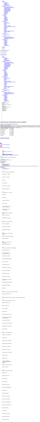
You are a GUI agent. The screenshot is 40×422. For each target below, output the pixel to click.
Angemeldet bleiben (3, 161)
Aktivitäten (3, 70)
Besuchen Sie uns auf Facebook (5, 144)
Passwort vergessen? (5, 164)
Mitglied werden (6, 4)
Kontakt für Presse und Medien (8, 38)
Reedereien (5, 12)
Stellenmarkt (6, 42)
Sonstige (5, 14)
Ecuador (5, 27)
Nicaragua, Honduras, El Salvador (9, 86)
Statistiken (5, 99)
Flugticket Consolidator (7, 64)
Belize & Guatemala (7, 78)
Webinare (5, 97)
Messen (5, 15)
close (1, 156)
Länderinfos (4, 21)
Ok (0, 167)
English (3, 47)
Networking (5, 18)
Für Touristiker (4, 39)
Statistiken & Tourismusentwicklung (9, 37)
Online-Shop (6, 20)
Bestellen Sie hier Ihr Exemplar (4, 138)
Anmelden (2, 162)
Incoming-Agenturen (7, 11)
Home (3, 56)
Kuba (5, 29)
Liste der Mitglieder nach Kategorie (9, 7)
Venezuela (5, 88)
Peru (5, 32)
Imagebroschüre (6, 3)
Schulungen (6, 17)
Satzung (5, 59)
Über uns (3, 1)
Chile (5, 80)
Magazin (3, 33)
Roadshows (6, 19)
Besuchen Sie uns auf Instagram (5, 147)
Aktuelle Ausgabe (6, 34)
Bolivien (5, 23)
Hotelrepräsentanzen (7, 10)
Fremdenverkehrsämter (7, 9)
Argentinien (5, 22)
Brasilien (5, 24)
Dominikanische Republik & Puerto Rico (10, 26)
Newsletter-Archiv (6, 45)
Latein (3, 54)
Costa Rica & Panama (7, 25)
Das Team (5, 2)
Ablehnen (2, 167)
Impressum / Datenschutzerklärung (7, 154)
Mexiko (5, 30)
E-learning (5, 41)
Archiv (5, 35)
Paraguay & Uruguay (7, 31)
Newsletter (5, 44)
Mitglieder (3, 61)
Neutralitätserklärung (7, 5)
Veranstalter (6, 13)
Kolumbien (5, 28)
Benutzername (2, 159)
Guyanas (5, 83)
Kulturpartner (6, 67)
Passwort (1, 160)
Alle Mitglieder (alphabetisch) (8, 6)
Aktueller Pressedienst (7, 36)
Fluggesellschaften (7, 8)
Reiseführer (6, 75)
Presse (5, 16)
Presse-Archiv (6, 94)
